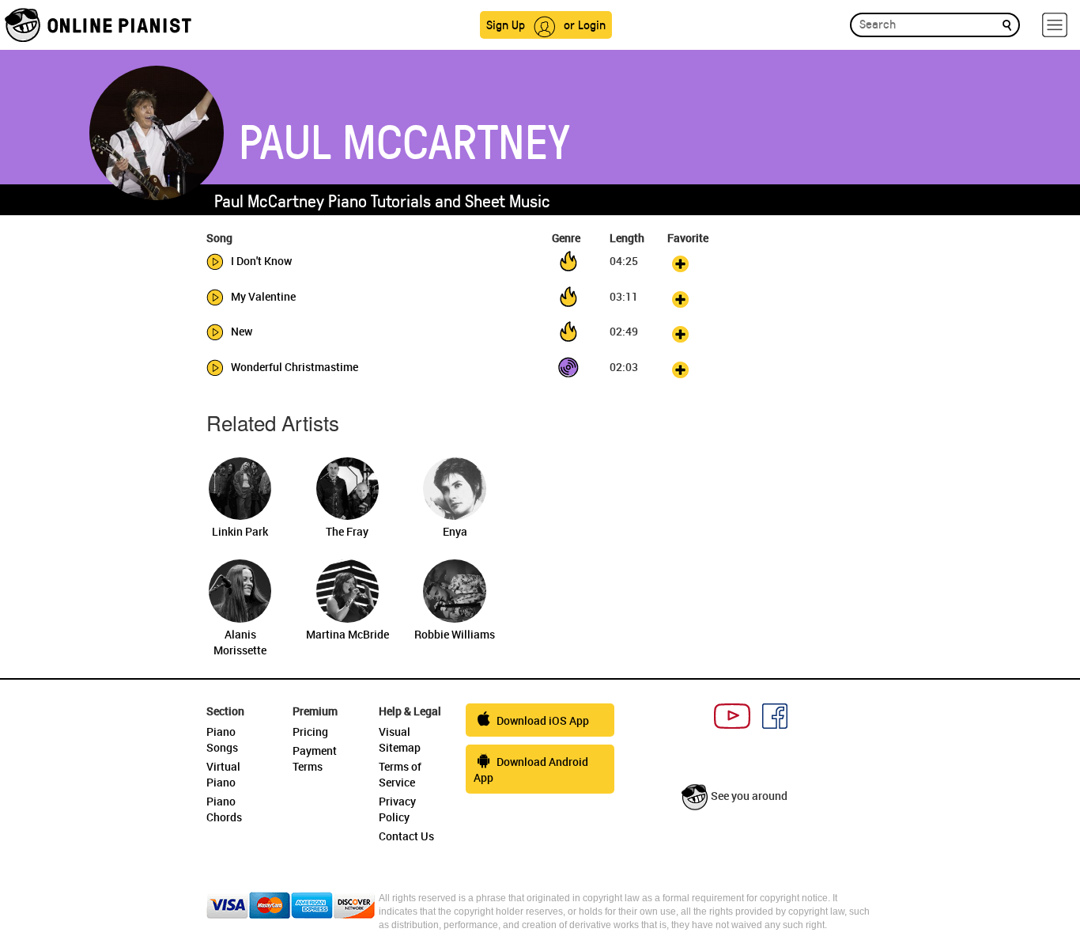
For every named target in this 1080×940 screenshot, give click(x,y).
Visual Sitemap (400, 739)
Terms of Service (400, 774)
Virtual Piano (223, 774)
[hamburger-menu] (1054, 25)
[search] (1007, 24)
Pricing (310, 731)
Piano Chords (224, 809)
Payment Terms (315, 758)
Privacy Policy (397, 809)
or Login (585, 24)
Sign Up (505, 24)
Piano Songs (222, 739)
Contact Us (406, 835)
